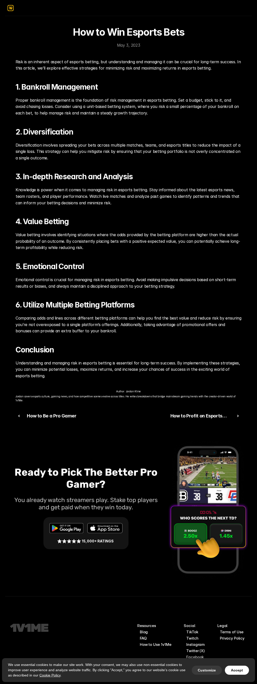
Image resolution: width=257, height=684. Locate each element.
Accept (237, 670)
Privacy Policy (232, 638)
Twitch (192, 638)
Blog (144, 632)
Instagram (195, 644)
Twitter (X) (195, 650)
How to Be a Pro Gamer (51, 415)
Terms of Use (231, 632)
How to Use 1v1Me (155, 644)
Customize (207, 670)
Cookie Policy (49, 675)
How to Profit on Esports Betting (195, 419)
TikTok (192, 632)
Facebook (195, 657)
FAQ (143, 638)
